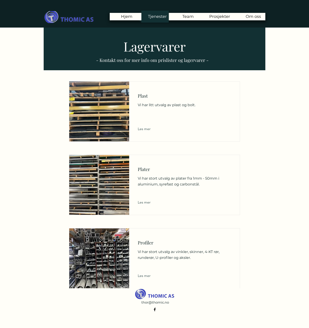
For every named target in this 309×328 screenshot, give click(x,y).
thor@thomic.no (155, 302)
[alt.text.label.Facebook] (154, 309)
